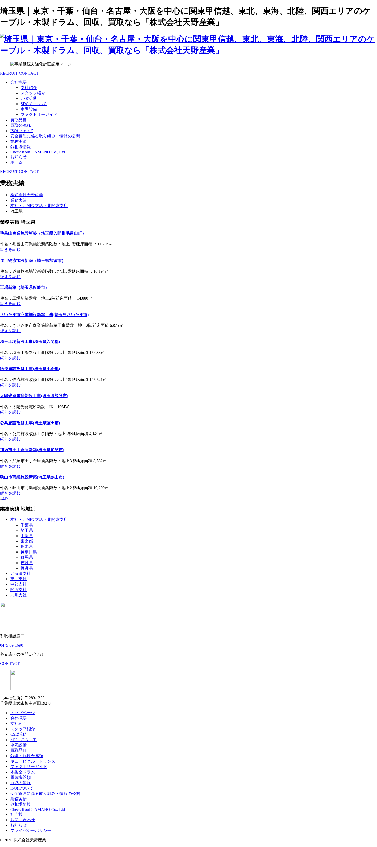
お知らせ (18, 157)
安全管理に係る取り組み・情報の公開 (45, 136)
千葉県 (27, 525)
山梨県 (27, 536)
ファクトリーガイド (39, 114)
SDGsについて (34, 104)
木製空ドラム (22, 772)
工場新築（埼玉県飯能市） (24, 287)
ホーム (16, 162)
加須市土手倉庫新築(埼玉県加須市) (32, 450)
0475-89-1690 (11, 645)
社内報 (16, 814)
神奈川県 (29, 552)
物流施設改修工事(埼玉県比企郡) (30, 369)
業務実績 (18, 141)
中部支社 (18, 584)
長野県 (27, 568)
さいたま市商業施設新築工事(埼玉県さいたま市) (44, 314)
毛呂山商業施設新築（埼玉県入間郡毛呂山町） (43, 233)
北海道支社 (20, 573)
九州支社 (18, 595)
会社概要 (18, 82)
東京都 (27, 541)
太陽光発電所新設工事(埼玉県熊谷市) (34, 395)
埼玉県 (27, 530)
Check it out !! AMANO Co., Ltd (37, 152)
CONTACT (29, 73)
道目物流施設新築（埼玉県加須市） (33, 260)
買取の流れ (20, 125)
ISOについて (21, 131)
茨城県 (27, 562)
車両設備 (29, 109)
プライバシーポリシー (30, 830)
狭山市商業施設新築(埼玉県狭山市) (32, 477)
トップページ (22, 713)
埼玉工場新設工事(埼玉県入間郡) (30, 341)
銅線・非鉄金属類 (26, 756)
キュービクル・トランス (32, 761)
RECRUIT (9, 73)
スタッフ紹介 (33, 93)
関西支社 (18, 589)
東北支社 (18, 579)
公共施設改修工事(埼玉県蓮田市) (30, 423)
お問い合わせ (22, 820)
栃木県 (27, 546)
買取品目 (18, 120)
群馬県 (27, 557)
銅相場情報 (20, 147)
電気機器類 (20, 777)
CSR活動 (29, 98)
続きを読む (10, 249)
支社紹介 (29, 87)
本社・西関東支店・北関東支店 (39, 519)
